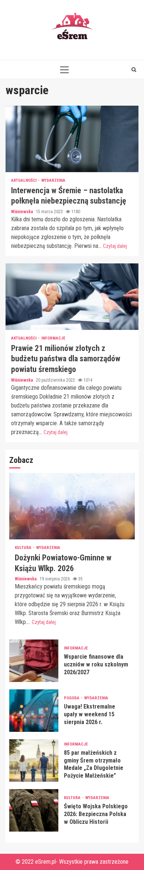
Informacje (53, 338)
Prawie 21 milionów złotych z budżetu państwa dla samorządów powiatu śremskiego (72, 296)
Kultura (23, 548)
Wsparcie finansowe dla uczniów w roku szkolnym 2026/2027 (33, 660)
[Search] (133, 69)
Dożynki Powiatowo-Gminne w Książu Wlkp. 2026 (72, 506)
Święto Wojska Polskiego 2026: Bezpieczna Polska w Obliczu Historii (33, 810)
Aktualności (24, 180)
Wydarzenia (53, 180)
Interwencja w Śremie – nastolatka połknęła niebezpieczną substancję (72, 139)
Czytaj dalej (115, 246)
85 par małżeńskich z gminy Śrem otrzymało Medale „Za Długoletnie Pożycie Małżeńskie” (33, 760)
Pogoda (72, 698)
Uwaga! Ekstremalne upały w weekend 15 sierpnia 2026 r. (33, 710)
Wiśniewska (22, 211)
